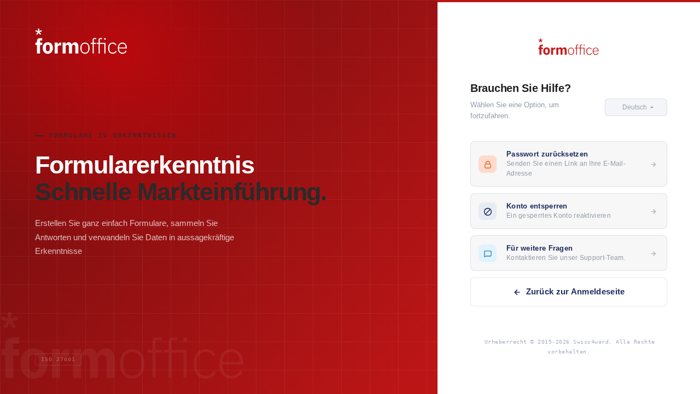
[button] (636, 107)
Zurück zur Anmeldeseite (575, 291)
